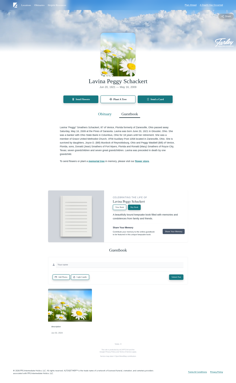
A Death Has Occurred (211, 5)
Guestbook (129, 114)
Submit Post (176, 277)
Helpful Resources (57, 5)
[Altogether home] (15, 5)
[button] (70, 305)
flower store (142, 161)
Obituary (105, 114)
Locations (26, 5)
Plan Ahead (191, 5)
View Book (119, 207)
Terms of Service (126, 352)
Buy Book (134, 207)
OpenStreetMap (121, 356)
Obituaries (39, 5)
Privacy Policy (110, 352)
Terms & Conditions (197, 372)
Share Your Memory (173, 231)
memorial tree (96, 161)
